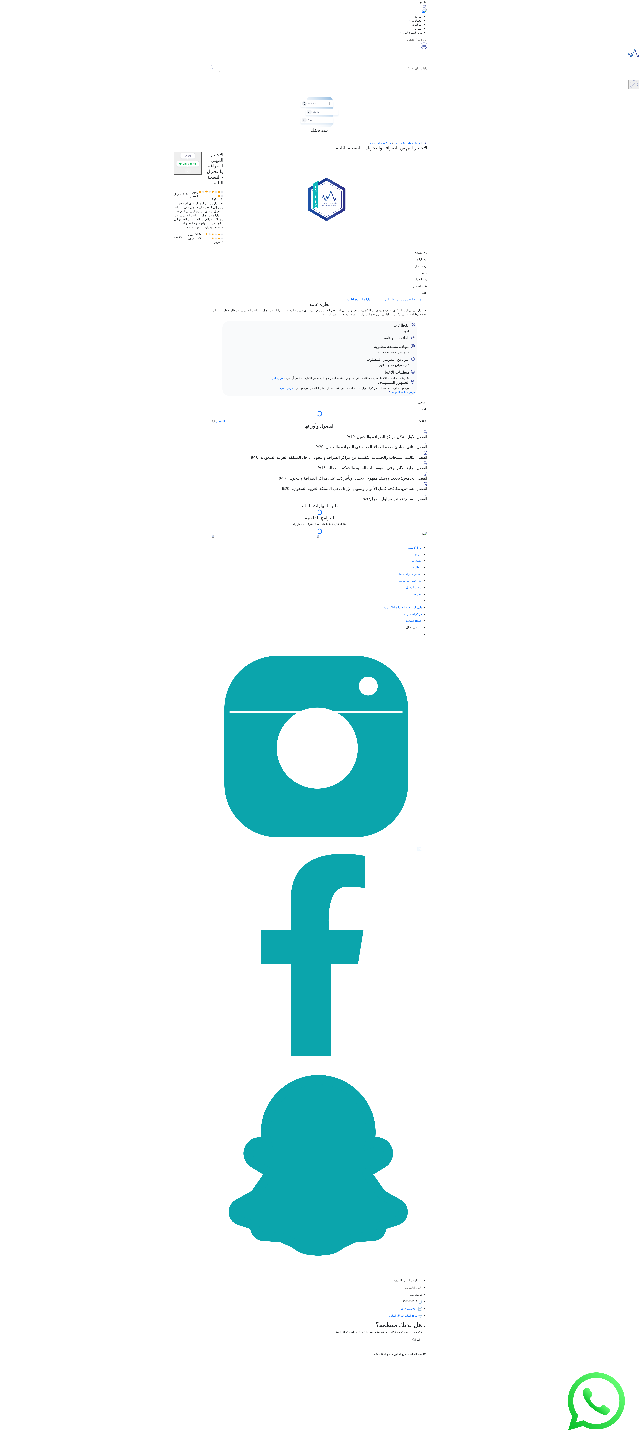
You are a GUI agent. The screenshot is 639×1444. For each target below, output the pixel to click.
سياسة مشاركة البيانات (304, 1347)
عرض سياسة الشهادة (403, 392)
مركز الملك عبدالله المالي (403, 1315)
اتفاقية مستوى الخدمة (332, 1347)
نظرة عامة (419, 299)
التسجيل (220, 421)
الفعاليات (417, 567)
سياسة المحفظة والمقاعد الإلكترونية (268, 1347)
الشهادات (417, 561)
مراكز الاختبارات (413, 614)
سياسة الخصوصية (357, 1347)
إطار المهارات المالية (383, 299)
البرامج (418, 554)
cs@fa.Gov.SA (409, 1308)
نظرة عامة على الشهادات (410, 143)
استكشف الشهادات (381, 143)
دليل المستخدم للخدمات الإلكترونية (403, 607)
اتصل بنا (417, 594)
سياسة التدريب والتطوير (384, 1347)
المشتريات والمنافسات (409, 574)
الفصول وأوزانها (404, 299)
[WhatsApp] (596, 1401)
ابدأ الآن (415, 1339)
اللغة (424, 409)
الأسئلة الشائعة (414, 621)
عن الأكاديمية (415, 547)
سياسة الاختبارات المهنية (413, 1347)
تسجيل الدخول (414, 587)
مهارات (368, 299)
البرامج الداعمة (354, 299)
